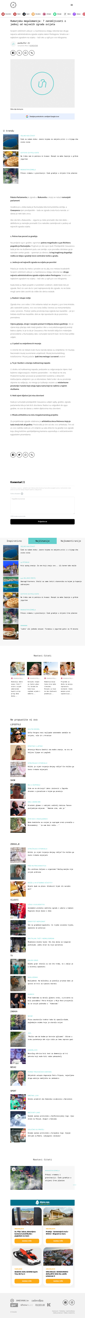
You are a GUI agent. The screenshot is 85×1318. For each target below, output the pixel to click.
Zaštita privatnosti (58, 1313)
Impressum (55, 1311)
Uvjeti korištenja (70, 1311)
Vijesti (18, 14)
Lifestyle (49, 14)
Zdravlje (59, 14)
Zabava (78, 14)
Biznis (69, 14)
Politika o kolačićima (69, 1313)
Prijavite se (42, 522)
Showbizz (37, 14)
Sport (27, 14)
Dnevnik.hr (8, 14)
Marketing (62, 1311)
